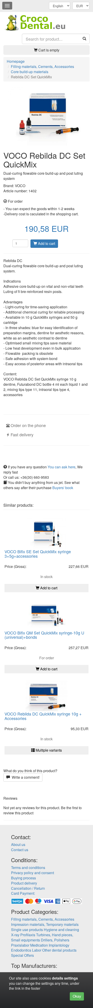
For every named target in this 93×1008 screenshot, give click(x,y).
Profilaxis (27, 934)
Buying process (23, 877)
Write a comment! (25, 777)
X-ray (15, 934)
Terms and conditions (28, 867)
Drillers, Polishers (55, 940)
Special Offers (22, 955)
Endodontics (21, 950)
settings (71, 978)
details (57, 978)
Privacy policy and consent (32, 872)
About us (18, 844)
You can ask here (61, 466)
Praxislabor (20, 945)
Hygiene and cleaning (61, 929)
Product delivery (24, 883)
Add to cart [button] (48, 587)
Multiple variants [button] (48, 750)
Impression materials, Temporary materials (45, 924)
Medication (39, 945)
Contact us (19, 849)
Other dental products (59, 950)
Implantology (59, 945)
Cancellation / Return (28, 888)
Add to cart (46, 243)
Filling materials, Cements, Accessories (42, 919)
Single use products (27, 929)
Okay (77, 996)
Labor (36, 950)
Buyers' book (62, 487)
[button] (46, 50)
